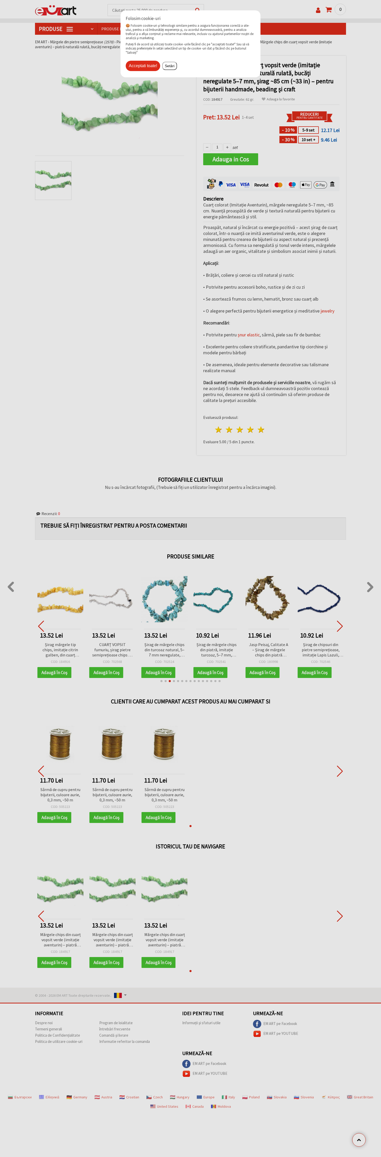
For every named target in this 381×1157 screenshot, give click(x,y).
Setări (169, 66)
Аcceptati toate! (143, 66)
